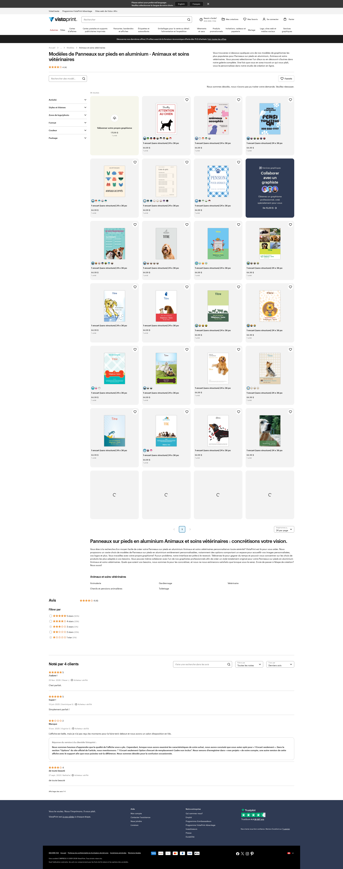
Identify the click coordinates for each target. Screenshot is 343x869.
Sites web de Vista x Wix (106, 11)
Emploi (189, 817)
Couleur (53, 130)
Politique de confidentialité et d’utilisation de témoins (88, 853)
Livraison (135, 825)
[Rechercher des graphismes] (83, 78)
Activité (53, 99)
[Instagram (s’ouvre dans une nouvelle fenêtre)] (247, 854)
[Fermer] (208, 4)
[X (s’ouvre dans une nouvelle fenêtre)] (242, 854)
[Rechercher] (188, 19)
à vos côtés (68, 816)
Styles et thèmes (57, 107)
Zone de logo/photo (59, 115)
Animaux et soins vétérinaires (92, 48)
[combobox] (135, 19)
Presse (188, 833)
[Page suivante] (190, 529)
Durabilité (190, 837)
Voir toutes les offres (217, 39)
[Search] (229, 664)
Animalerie (95, 583)
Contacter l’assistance (140, 817)
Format (52, 122)
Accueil (52, 48)
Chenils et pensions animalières (106, 588)
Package (53, 138)
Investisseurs (191, 829)
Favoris (288, 78)
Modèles (70, 48)
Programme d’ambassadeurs (198, 821)
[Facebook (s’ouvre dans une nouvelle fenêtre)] (237, 854)
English (181, 4)
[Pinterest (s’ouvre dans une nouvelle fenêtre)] (252, 854)
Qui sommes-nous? (194, 813)
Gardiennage (165, 583)
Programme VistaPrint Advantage (77, 11)
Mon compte (136, 813)
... (61, 48)
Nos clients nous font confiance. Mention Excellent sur (265, 829)
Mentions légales (134, 853)
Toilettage (164, 588)
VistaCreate (54, 11)
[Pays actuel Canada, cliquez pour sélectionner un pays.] (290, 853)
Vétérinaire (233, 583)
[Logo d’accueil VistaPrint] (63, 19)
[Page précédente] (174, 529)
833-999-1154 (54, 853)
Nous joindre (136, 821)
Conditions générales (118, 853)
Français (196, 4)
